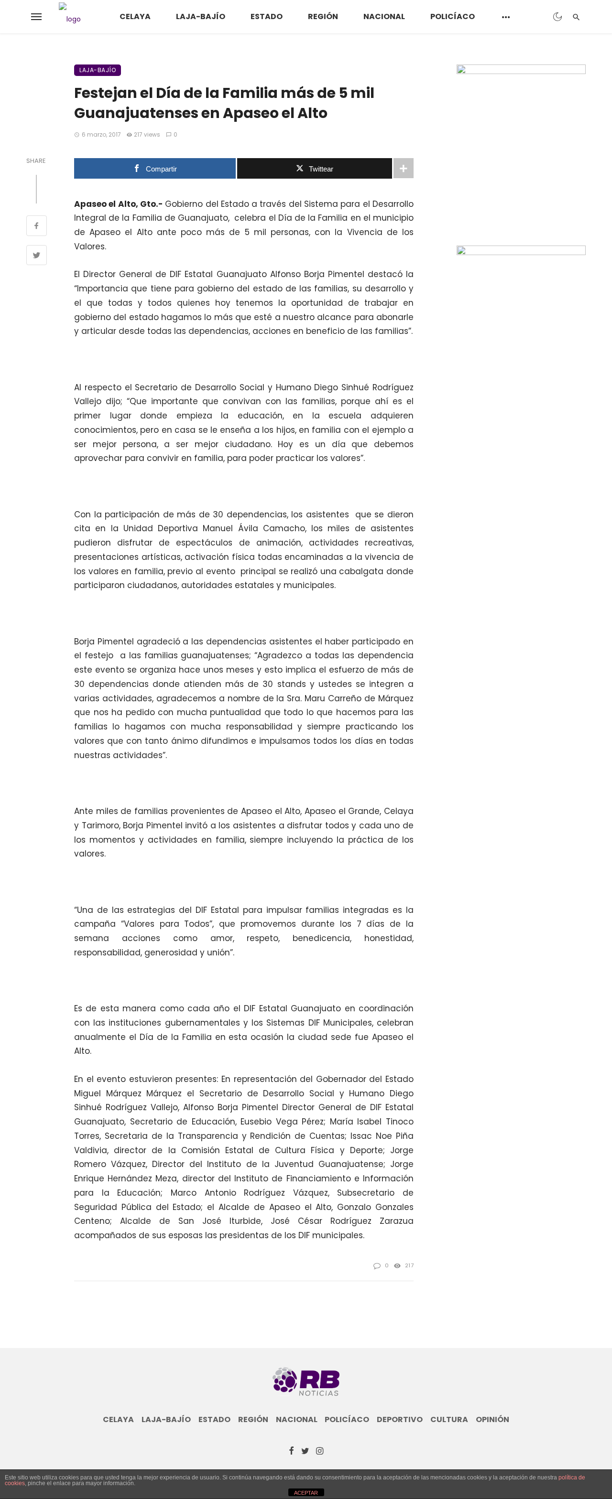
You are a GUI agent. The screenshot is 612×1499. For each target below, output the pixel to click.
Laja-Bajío (200, 16)
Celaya (135, 16)
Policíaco (452, 16)
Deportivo (400, 1419)
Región (323, 16)
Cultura (449, 1419)
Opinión (492, 1419)
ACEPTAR (306, 1493)
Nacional (384, 16)
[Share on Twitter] (36, 256)
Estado (267, 16)
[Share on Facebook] (36, 226)
